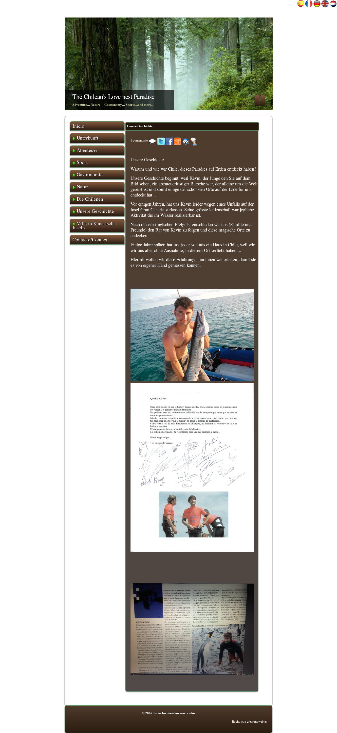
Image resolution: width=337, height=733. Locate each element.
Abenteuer (86, 150)
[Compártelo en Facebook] (169, 140)
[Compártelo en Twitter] (161, 140)
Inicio (78, 126)
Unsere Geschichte (139, 126)
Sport (81, 162)
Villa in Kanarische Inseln (94, 225)
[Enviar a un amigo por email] (185, 140)
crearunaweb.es (257, 721)
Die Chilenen (89, 199)
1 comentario (139, 140)
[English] (325, 6)
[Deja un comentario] (193, 140)
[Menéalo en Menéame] (177, 140)
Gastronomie (89, 174)
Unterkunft (86, 137)
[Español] (300, 6)
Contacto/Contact (90, 239)
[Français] (309, 6)
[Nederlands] (333, 6)
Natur (81, 186)
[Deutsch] (317, 6)
